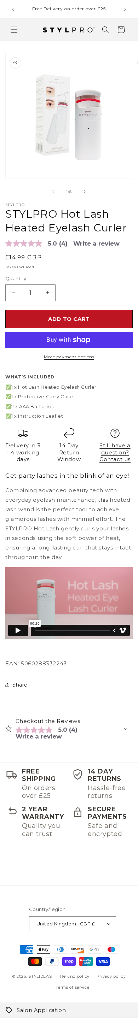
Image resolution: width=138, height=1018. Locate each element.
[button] (14, 29)
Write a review (96, 244)
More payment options (69, 356)
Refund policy (75, 976)
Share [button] (20, 685)
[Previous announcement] (13, 9)
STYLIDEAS (40, 976)
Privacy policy (111, 976)
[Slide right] (84, 191)
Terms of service (72, 987)
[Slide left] (53, 191)
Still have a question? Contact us (115, 452)
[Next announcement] (125, 9)
